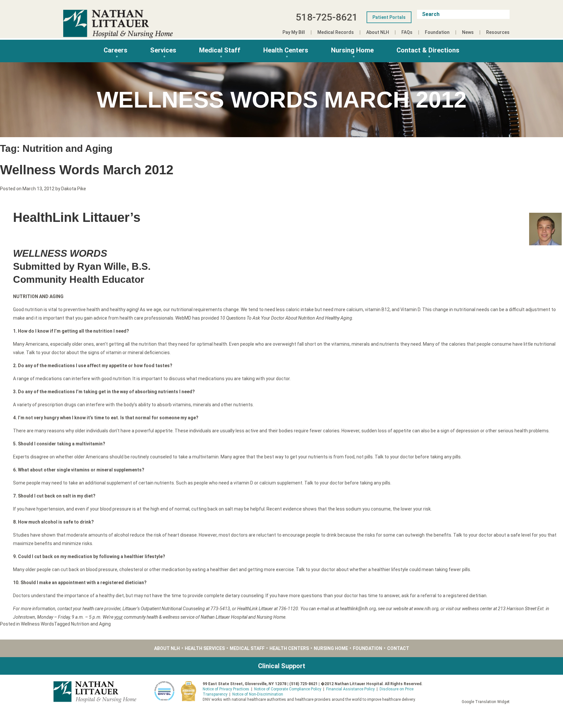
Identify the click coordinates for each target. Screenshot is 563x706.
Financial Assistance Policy (350, 689)
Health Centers (285, 50)
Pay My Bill (293, 32)
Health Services (205, 648)
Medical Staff (219, 50)
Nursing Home (352, 50)
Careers (115, 50)
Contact (398, 648)
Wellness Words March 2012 (86, 170)
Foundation (437, 32)
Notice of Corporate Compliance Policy (287, 689)
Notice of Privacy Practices (226, 689)
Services (163, 50)
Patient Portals (389, 17)
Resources (498, 32)
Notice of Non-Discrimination (257, 694)
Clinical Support (281, 666)
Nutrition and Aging (91, 624)
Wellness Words (37, 624)
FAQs (406, 32)
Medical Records (335, 32)
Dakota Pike (73, 188)
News (468, 32)
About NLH (377, 32)
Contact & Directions (428, 50)
